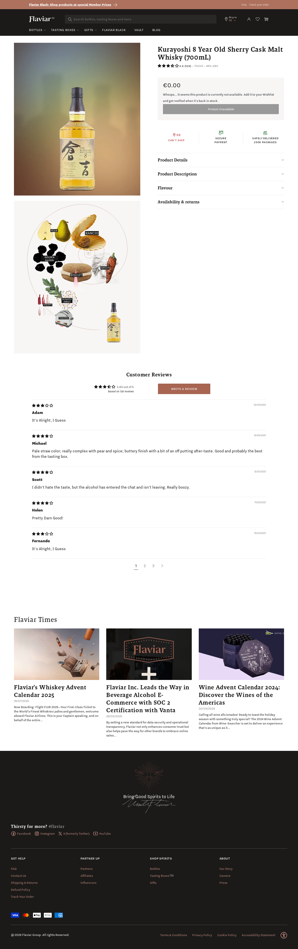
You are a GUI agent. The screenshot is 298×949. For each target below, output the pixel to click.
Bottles (35, 30)
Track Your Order (22, 897)
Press (223, 883)
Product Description (177, 174)
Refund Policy (20, 890)
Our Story (226, 869)
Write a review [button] (184, 389)
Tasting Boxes (63, 30)
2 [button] (145, 565)
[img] (42, 406)
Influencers (88, 883)
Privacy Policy (202, 935)
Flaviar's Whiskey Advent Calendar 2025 (50, 691)
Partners (86, 869)
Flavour (165, 187)
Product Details (173, 160)
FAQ (244, 4)
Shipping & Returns (24, 883)
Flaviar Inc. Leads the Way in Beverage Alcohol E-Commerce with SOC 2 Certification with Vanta (147, 699)
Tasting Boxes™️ (162, 876)
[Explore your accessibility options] (284, 935)
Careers (224, 876)
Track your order (259, 4)
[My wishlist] (257, 19)
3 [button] (153, 565)
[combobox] (140, 19)
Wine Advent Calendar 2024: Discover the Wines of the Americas (239, 695)
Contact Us (18, 876)
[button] (266, 19)
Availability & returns (179, 201)
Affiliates (86, 876)
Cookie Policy (226, 935)
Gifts (88, 30)
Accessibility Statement (258, 935)
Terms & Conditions (173, 935)
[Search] (70, 19)
